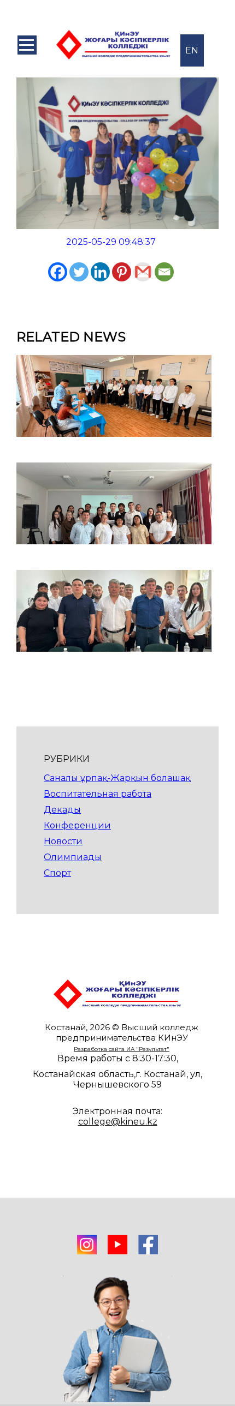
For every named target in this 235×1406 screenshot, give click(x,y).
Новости (63, 841)
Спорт (57, 873)
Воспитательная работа (97, 794)
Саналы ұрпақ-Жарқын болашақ (117, 778)
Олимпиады (73, 857)
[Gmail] (142, 271)
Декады (62, 809)
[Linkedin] (100, 271)
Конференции (77, 825)
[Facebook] (57, 271)
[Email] (164, 271)
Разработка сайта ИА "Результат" (121, 1049)
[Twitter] (79, 271)
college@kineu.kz (117, 1121)
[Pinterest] (121, 271)
